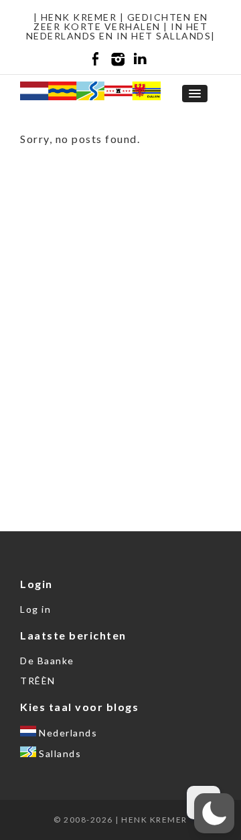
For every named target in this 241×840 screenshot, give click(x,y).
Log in (35, 609)
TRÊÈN (38, 680)
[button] (214, 813)
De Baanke (47, 660)
